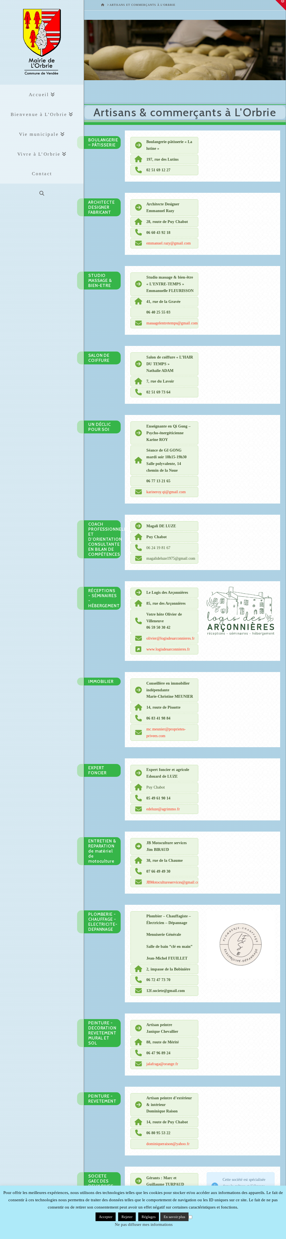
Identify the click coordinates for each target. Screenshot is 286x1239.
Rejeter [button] (126, 1217)
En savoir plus (174, 1217)
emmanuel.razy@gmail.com (168, 243)
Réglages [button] (149, 1217)
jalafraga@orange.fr (162, 1064)
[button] (280, 5)
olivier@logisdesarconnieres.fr (170, 638)
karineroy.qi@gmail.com (166, 492)
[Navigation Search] (42, 193)
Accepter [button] (105, 1217)
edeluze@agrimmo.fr (163, 809)
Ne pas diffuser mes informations (144, 1224)
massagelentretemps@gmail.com (172, 323)
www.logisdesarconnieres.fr (168, 649)
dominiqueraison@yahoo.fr (168, 1144)
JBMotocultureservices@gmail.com (174, 882)
